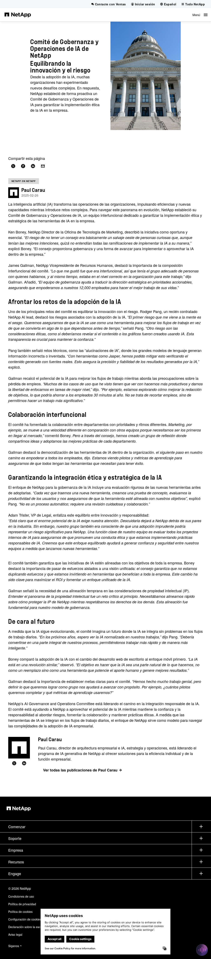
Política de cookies (20, 912)
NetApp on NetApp (24, 181)
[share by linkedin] (33, 166)
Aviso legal (15, 934)
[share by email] (43, 166)
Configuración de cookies (24, 919)
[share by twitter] (13, 166)
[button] (200, 14)
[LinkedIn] (24, 763)
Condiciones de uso (21, 896)
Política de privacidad (22, 904)
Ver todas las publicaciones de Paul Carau (80, 770)
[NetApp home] (17, 14)
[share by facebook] (23, 166)
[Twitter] (14, 763)
